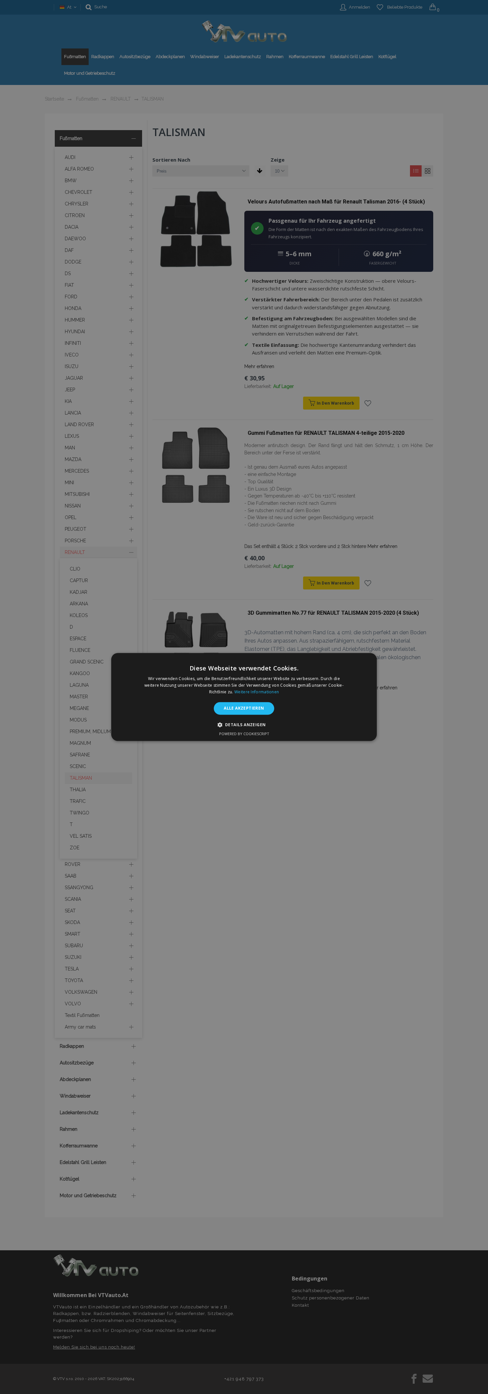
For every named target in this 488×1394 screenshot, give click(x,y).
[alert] (244, 697)
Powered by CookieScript (244, 734)
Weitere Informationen (256, 692)
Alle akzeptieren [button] (244, 708)
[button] (244, 725)
